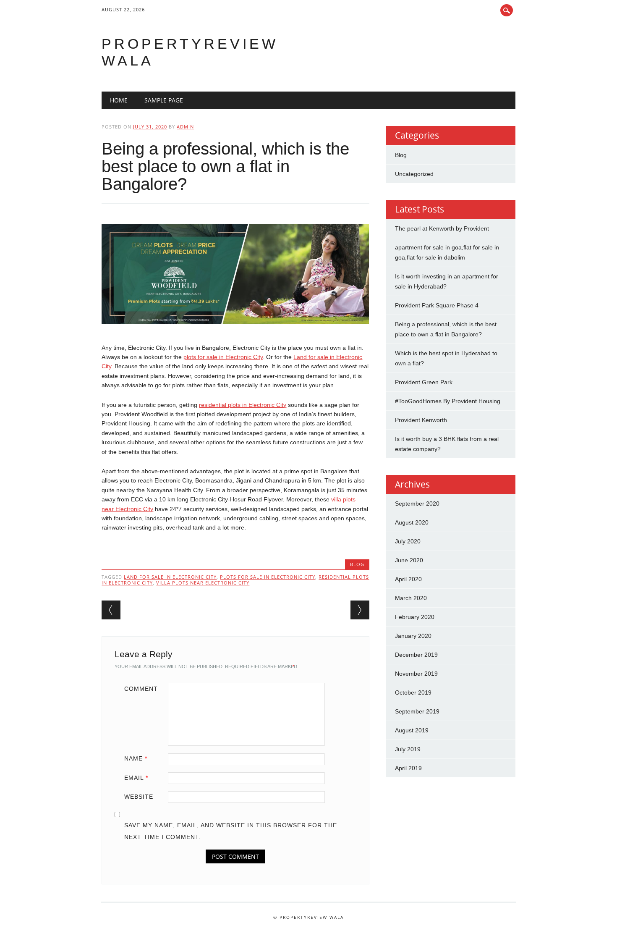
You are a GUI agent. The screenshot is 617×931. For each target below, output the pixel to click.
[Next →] (359, 610)
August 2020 (412, 522)
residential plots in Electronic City (242, 404)
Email (136, 777)
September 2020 (417, 503)
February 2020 (414, 617)
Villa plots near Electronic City (202, 583)
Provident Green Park (423, 382)
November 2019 (416, 673)
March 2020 (411, 598)
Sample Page (163, 100)
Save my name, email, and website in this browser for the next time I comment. (230, 831)
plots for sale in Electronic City (223, 357)
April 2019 (408, 768)
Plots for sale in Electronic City (267, 577)
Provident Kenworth (421, 420)
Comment (141, 688)
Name (135, 758)
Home (119, 100)
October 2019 (413, 692)
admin (185, 126)
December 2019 (416, 654)
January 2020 (413, 635)
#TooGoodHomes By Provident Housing (447, 401)
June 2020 (409, 560)
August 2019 (412, 730)
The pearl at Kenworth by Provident (442, 228)
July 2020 (408, 541)
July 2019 (408, 749)
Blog (357, 564)
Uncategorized (414, 173)
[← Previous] (111, 610)
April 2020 (408, 579)
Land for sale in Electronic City (170, 577)
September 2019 (417, 711)
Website (138, 796)
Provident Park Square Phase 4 (436, 305)
